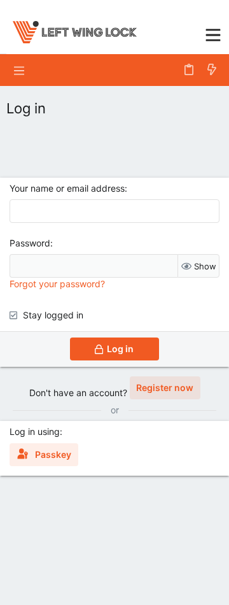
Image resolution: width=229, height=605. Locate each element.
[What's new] (212, 70)
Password (30, 243)
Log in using (35, 431)
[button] (213, 33)
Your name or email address (67, 188)
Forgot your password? (57, 283)
